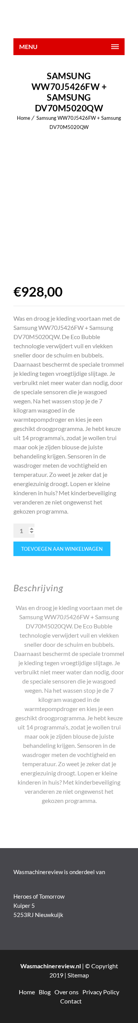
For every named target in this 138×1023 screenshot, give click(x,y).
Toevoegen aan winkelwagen (62, 549)
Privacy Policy (100, 991)
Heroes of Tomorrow (38, 896)
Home (23, 118)
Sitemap (78, 975)
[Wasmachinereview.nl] (69, 19)
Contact (71, 1001)
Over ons (66, 991)
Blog (45, 991)
